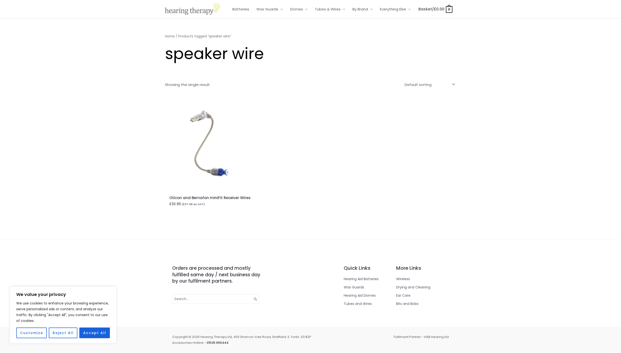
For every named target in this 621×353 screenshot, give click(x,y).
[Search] (255, 299)
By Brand (360, 9)
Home (170, 36)
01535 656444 (218, 342)
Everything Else (393, 9)
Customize (31, 332)
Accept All (94, 332)
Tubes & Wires (328, 9)
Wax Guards (267, 9)
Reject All (63, 332)
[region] (63, 314)
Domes (296, 9)
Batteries (240, 9)
